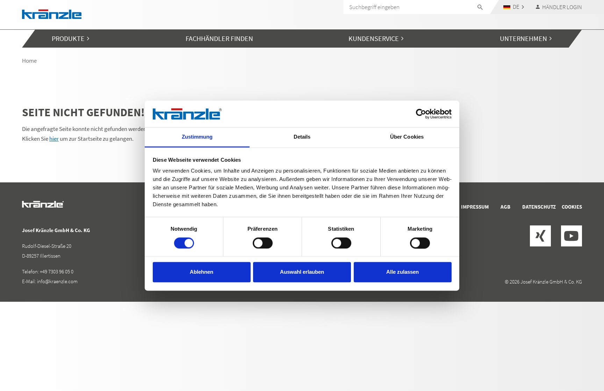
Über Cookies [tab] (407, 137)
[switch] (263, 243)
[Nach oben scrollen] (579, 356)
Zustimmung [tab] (197, 137)
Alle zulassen (402, 272)
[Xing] (540, 235)
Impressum (475, 206)
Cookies (572, 206)
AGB (505, 206)
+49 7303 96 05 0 (56, 271)
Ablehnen (201, 272)
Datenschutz (539, 206)
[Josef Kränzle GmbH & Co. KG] (51, 13)
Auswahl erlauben (302, 272)
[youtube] (571, 235)
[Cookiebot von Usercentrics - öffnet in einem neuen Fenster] (421, 114)
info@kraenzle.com (57, 281)
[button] (514, 7)
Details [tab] (302, 137)
